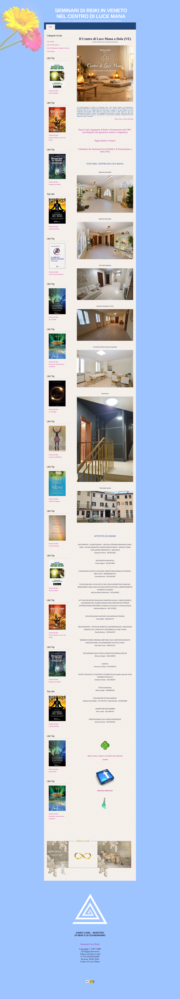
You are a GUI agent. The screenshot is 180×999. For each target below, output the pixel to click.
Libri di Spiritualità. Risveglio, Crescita (58, 48)
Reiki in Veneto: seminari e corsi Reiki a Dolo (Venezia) (105, 756)
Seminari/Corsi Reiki (90, 944)
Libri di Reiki (50, 41)
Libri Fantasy (51, 51)
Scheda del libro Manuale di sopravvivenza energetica (56, 364)
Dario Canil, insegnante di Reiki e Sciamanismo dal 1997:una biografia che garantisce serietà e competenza (105, 130)
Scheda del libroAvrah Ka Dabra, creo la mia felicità (57, 138)
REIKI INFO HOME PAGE (105, 790)
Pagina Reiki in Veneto (105, 140)
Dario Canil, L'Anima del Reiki (124, 119)
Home (50, 27)
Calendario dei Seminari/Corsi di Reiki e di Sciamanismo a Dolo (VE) (105, 150)
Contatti (105, 759)
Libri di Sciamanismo (53, 45)
